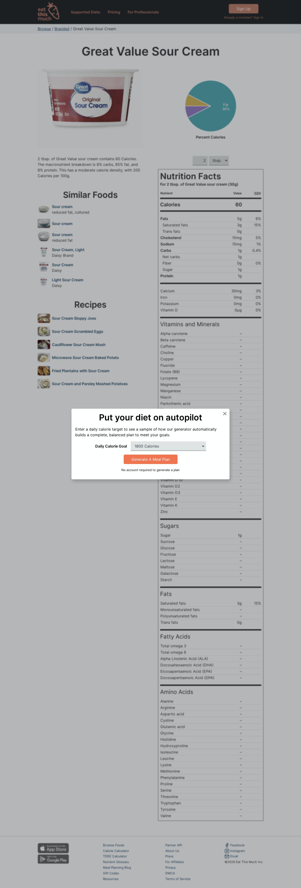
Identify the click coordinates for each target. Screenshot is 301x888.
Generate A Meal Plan (150, 459)
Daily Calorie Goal (111, 446)
